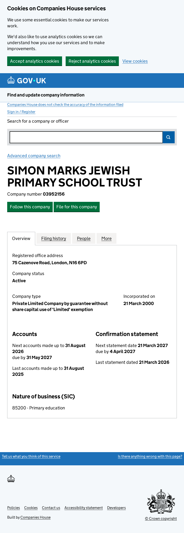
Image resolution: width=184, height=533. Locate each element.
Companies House (35, 517)
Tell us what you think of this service (31, 456)
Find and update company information (46, 95)
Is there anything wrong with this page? (150, 456)
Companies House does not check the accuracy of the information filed (65, 104)
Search (169, 137)
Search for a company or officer (38, 121)
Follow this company (30, 207)
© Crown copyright (161, 518)
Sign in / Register (21, 111)
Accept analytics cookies (34, 61)
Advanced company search (33, 155)
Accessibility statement (83, 507)
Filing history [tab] (53, 238)
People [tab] (84, 238)
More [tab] (106, 238)
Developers (116, 507)
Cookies (31, 507)
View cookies (135, 61)
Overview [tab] (21, 238)
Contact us (51, 507)
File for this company (76, 207)
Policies (13, 507)
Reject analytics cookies (92, 61)
